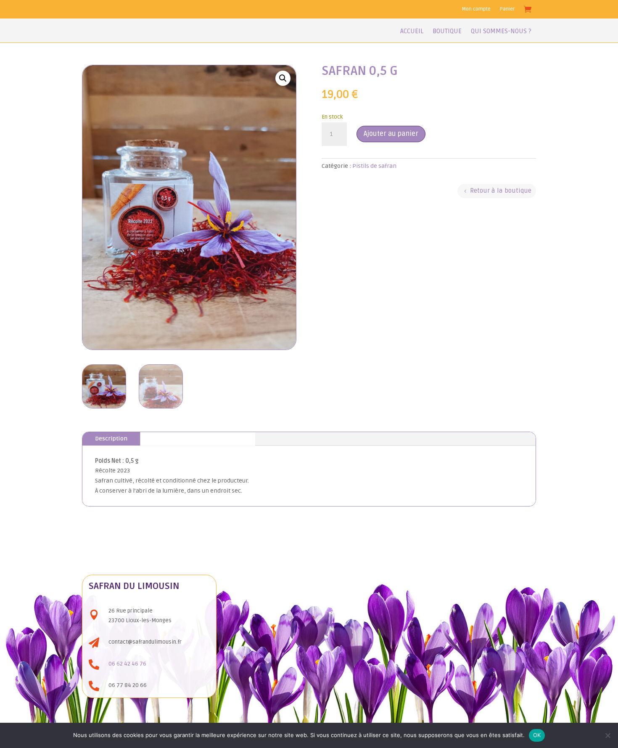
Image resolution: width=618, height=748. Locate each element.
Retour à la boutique (500, 190)
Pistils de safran (374, 166)
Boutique (447, 31)
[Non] (607, 735)
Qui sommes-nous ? (501, 31)
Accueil (411, 31)
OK (537, 735)
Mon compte (476, 9)
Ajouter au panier (391, 134)
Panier (507, 9)
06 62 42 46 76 (127, 663)
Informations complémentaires (198, 438)
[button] (283, 78)
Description (111, 438)
